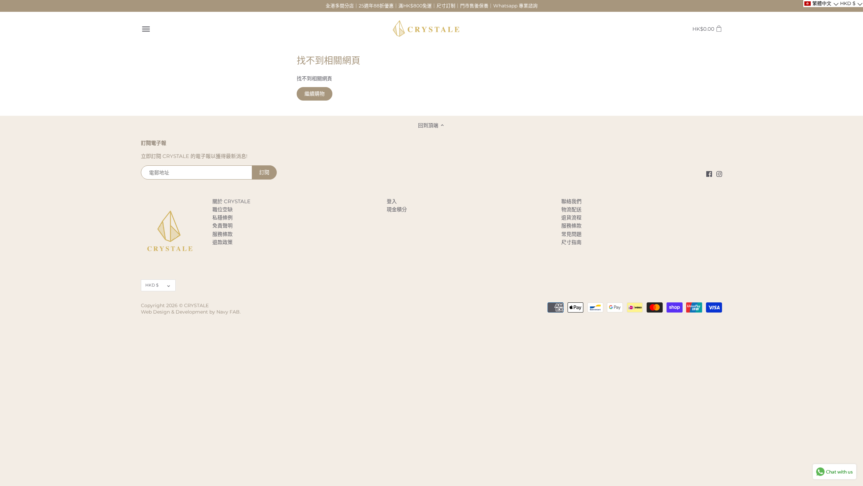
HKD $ (151, 285)
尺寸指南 (571, 242)
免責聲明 (222, 225)
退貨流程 (571, 217)
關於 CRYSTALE (231, 201)
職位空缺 (222, 209)
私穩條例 (222, 217)
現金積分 (397, 209)
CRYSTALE (196, 305)
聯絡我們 (571, 201)
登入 (392, 201)
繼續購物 (314, 93)
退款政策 (222, 242)
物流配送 (571, 209)
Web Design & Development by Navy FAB (190, 312)
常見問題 (571, 234)
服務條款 (222, 234)
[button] (821, 3)
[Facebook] (709, 173)
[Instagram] (719, 173)
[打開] (146, 29)
